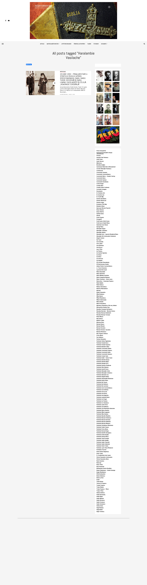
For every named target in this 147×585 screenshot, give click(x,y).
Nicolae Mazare (100, 326)
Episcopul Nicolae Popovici (103, 208)
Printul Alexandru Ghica (102, 459)
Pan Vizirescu (99, 337)
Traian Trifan (99, 491)
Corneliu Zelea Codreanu (102, 187)
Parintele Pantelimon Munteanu (104, 425)
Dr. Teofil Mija (100, 196)
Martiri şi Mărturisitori (52, 44)
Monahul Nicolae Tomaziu (103, 315)
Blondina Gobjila (100, 165)
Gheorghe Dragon (100, 228)
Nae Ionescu (99, 318)
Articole (42, 44)
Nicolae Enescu (100, 324)
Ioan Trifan (99, 249)
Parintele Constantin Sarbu (103, 352)
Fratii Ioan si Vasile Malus (103, 223)
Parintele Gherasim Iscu (102, 374)
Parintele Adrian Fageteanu (103, 341)
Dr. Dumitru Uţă (100, 195)
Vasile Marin (99, 496)
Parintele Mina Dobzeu (102, 414)
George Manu (99, 226)
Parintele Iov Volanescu (102, 403)
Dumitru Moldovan (101, 200)
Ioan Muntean (100, 245)
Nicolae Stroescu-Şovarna (103, 329)
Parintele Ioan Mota (101, 393)
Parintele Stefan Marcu (102, 436)
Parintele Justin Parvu (102, 404)
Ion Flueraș (99, 251)
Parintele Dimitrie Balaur (102, 360)
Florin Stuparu (100, 217)
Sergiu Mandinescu (101, 472)
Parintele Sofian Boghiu (102, 434)
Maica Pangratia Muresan (103, 277)
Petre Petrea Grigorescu (102, 451)
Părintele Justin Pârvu (79, 44)
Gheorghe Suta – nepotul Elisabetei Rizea (107, 234)
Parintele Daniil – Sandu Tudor (104, 358)
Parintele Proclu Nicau (102, 429)
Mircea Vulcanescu (101, 303)
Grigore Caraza (100, 238)
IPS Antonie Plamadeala (102, 262)
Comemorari (99, 170)
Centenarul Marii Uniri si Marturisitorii (105, 167)
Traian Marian (100, 487)
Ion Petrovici (99, 258)
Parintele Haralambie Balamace (104, 378)
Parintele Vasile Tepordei (102, 442)
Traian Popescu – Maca (102, 489)
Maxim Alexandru (100, 292)
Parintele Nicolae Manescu (103, 423)
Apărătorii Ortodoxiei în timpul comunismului (104, 153)
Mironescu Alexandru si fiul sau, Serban (106, 305)
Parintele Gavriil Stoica (102, 369)
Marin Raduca (100, 285)
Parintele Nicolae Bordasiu (103, 419)
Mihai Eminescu (100, 294)
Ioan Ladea (99, 243)
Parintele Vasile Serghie (102, 440)
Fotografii (96, 44)
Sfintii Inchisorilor (100, 474)
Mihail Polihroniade (101, 300)
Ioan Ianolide (99, 241)
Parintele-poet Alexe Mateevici (104, 448)
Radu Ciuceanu (100, 461)
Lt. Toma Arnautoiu (101, 268)
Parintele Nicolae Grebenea (103, 421)
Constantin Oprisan (101, 180)
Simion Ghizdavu (100, 476)
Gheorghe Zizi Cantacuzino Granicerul (106, 236)
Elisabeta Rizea (100, 206)
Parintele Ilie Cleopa (101, 382)
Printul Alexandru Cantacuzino (104, 457)
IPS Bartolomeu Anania (102, 264)
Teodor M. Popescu (101, 483)
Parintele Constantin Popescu (104, 350)
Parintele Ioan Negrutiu (102, 395)
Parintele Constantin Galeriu (103, 348)
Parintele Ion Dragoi (101, 399)
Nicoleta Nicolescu (101, 331)
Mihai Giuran (99, 296)
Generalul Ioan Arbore (102, 225)
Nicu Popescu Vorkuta (102, 333)
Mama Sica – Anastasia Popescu (104, 281)
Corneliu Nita (99, 185)
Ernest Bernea (100, 210)
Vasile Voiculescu (100, 504)
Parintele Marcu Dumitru (102, 410)
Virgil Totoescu (100, 511)
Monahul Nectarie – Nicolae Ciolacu (105, 311)
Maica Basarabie (100, 271)
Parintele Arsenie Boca (102, 343)
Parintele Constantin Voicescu (104, 354)
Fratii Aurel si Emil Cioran (102, 221)
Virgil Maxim (99, 509)
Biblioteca (99, 163)
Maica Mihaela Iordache (102, 275)
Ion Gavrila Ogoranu (101, 253)
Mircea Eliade (99, 301)
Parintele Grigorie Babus (102, 376)
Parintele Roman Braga (102, 431)
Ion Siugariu (99, 260)
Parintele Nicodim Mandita (103, 416)
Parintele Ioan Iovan (101, 391)
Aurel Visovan (100, 161)
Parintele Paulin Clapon (102, 427)
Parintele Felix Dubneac (102, 367)
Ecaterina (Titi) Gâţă (101, 204)
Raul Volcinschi (100, 466)
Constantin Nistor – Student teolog (105, 176)
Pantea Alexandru (101, 339)
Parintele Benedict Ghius (102, 346)
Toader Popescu (100, 485)
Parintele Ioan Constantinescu (104, 388)
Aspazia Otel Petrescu (102, 157)
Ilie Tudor (98, 240)
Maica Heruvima (100, 273)
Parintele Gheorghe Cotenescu (104, 373)
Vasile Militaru (100, 498)
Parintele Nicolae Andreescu (103, 418)
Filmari (98, 215)
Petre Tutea (99, 453)
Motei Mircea (99, 316)
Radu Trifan (99, 464)
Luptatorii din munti (101, 270)
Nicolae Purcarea (100, 328)
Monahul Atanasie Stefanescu (104, 309)
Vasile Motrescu (100, 500)
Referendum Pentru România (103, 468)
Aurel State (99, 159)
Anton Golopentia (101, 150)
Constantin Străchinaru (102, 182)
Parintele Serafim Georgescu (103, 432)
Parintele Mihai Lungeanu (102, 412)
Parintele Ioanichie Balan (102, 397)
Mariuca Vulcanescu (101, 286)
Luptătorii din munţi (66, 44)
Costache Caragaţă (101, 189)
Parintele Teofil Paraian (102, 438)
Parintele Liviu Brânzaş (102, 406)
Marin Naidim (99, 283)
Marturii (98, 290)
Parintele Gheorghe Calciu (103, 371)
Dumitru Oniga (100, 202)
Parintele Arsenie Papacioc (103, 344)
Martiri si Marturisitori (102, 288)
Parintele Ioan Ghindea (102, 389)
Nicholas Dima (100, 322)
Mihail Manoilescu (101, 298)
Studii (97, 479)
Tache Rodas (99, 481)
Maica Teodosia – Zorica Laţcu (104, 279)
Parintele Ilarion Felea (102, 380)
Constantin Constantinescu (103, 174)
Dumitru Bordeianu (101, 198)
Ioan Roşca (99, 247)
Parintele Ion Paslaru (101, 401)
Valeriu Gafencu (100, 492)
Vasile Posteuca (100, 502)
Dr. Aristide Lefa (100, 193)
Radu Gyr (98, 463)
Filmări (89, 44)
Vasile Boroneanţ (100, 494)
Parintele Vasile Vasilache (103, 444)
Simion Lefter (100, 477)
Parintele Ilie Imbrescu (102, 384)
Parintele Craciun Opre (102, 356)
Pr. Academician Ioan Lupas (103, 455)
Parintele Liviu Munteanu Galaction (105, 408)
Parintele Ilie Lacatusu (102, 386)
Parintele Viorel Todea (102, 446)
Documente (103, 44)
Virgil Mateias (100, 507)
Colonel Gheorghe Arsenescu (103, 168)
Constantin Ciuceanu (101, 172)
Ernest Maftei (100, 212)
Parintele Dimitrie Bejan (102, 361)
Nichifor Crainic (100, 320)
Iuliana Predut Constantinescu (104, 266)
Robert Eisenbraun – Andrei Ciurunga (105, 470)
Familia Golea (100, 213)
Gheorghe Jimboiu (101, 232)
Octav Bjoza (99, 335)
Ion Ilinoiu (98, 255)
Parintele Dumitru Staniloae (103, 365)
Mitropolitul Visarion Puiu (103, 307)
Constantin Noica (100, 178)
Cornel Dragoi (100, 183)
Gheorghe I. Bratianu (101, 230)
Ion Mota (98, 256)
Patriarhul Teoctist (101, 449)
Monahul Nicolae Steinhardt (103, 313)
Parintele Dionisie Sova (102, 363)
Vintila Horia (99, 506)
